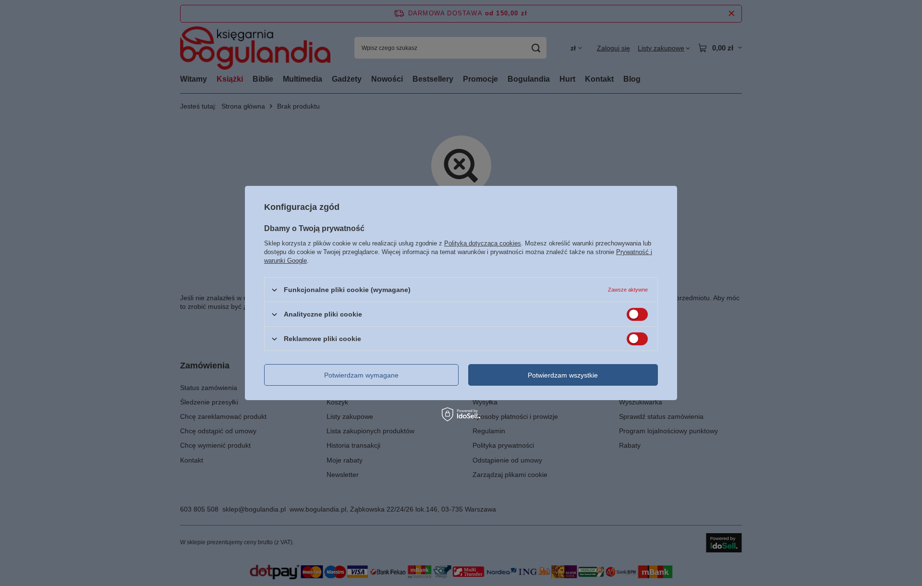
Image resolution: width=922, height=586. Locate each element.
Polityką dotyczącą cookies (482, 243)
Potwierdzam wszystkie (563, 374)
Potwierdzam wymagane (361, 374)
